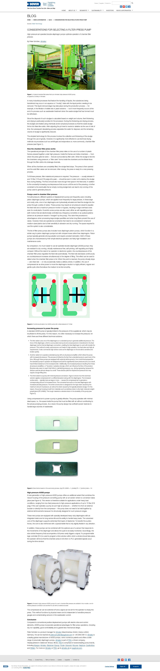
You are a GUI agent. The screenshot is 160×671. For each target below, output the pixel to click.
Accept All (135, 666)
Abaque (36, 645)
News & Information (123, 10)
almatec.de (65, 648)
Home (64, 10)
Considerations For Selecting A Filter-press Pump (71, 20)
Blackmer (50, 645)
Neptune (82, 645)
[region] (80, 666)
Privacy (30, 659)
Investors (110, 10)
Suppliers (101, 3)
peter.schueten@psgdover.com (61, 635)
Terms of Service (50, 659)
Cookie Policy (39, 659)
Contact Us (76, 659)
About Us (72, 10)
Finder (62, 645)
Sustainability (97, 10)
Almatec (43, 41)
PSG (69, 640)
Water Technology (37, 23)
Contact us (108, 3)
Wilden (32, 648)
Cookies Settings (109, 666)
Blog (50, 20)
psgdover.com (77, 648)
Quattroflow (90, 645)
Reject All (122, 666)
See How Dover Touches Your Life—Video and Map (41, 8)
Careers (96, 3)
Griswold (68, 645)
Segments (83, 10)
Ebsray (56, 645)
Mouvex (75, 645)
